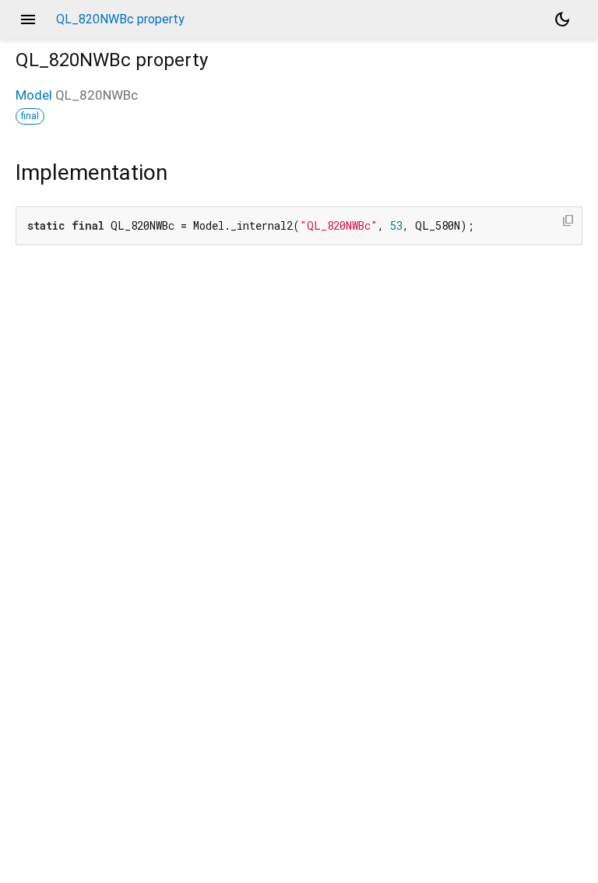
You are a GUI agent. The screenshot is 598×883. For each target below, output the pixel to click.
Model (34, 95)
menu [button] (28, 19)
